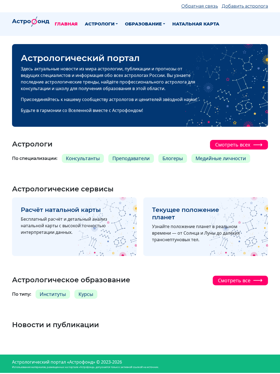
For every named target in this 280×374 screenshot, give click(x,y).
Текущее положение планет (185, 213)
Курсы (85, 294)
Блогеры (172, 158)
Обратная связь (199, 6)
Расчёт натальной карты (61, 210)
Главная (66, 24)
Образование (143, 24)
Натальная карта (195, 24)
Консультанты (83, 158)
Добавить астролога (245, 6)
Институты (53, 294)
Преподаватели (131, 158)
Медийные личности (221, 158)
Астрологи (100, 24)
